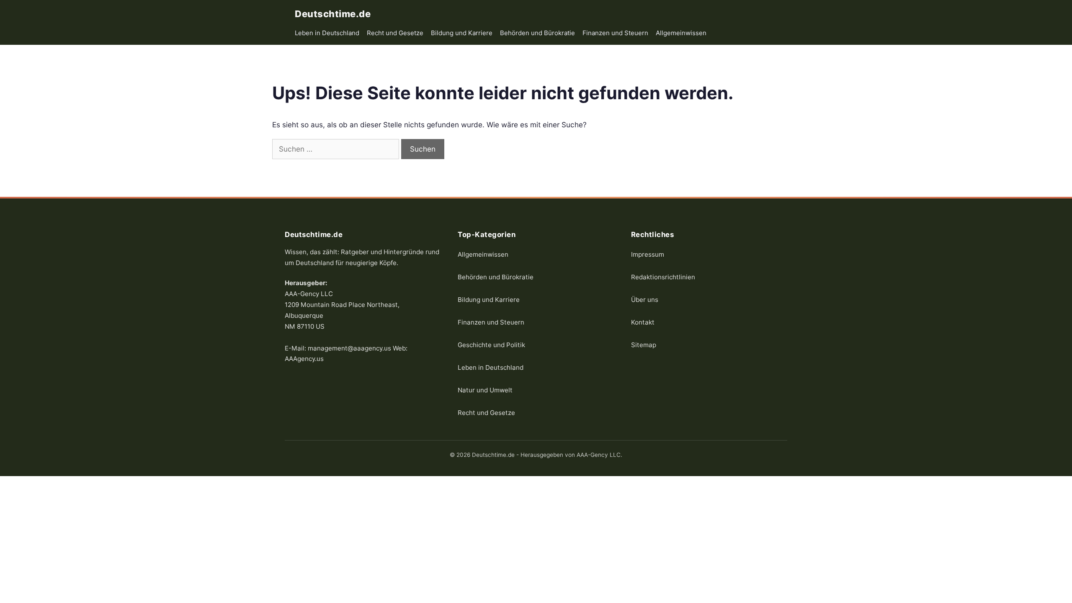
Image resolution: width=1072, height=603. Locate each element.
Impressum (647, 254)
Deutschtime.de (333, 13)
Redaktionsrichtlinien (663, 277)
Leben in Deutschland (327, 33)
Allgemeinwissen (681, 33)
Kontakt (643, 322)
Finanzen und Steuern (615, 33)
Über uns (644, 299)
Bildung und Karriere (461, 33)
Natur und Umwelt (485, 390)
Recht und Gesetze (395, 33)
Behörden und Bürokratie (537, 33)
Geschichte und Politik (491, 344)
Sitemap (643, 344)
